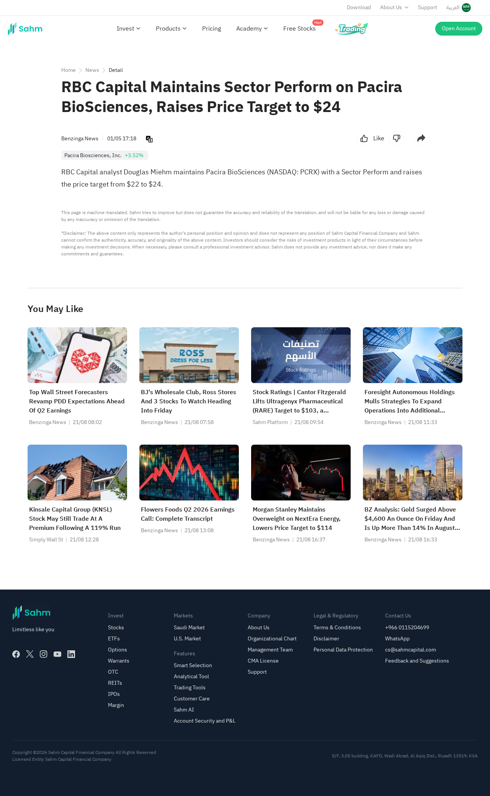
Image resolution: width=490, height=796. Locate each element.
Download (359, 7)
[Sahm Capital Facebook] (16, 654)
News (92, 70)
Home (68, 70)
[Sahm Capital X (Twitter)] (30, 654)
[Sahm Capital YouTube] (57, 654)
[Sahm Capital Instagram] (43, 654)
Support (427, 7)
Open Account (459, 28)
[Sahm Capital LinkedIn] (71, 654)
